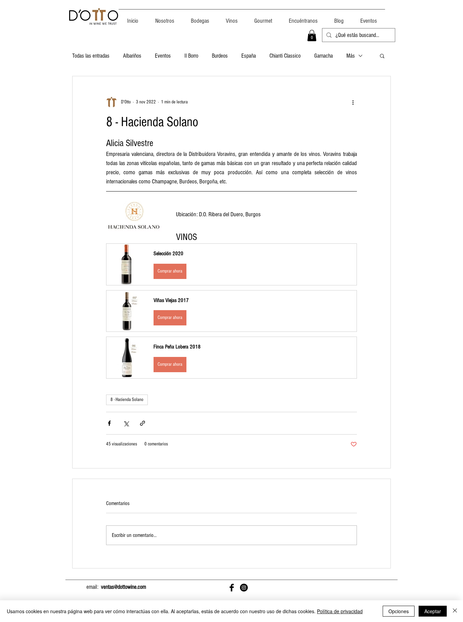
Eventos (163, 56)
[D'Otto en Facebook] (232, 587)
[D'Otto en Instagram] (244, 587)
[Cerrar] (455, 611)
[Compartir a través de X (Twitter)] (126, 423)
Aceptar (432, 611)
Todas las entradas (90, 56)
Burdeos (220, 56)
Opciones (398, 611)
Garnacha (323, 56)
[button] (312, 35)
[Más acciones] (353, 102)
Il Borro (191, 56)
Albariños (132, 56)
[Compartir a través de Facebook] (109, 423)
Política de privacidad (340, 611)
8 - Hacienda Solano (126, 399)
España (248, 56)
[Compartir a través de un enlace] (142, 423)
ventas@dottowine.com (123, 587)
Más (350, 56)
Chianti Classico (285, 56)
